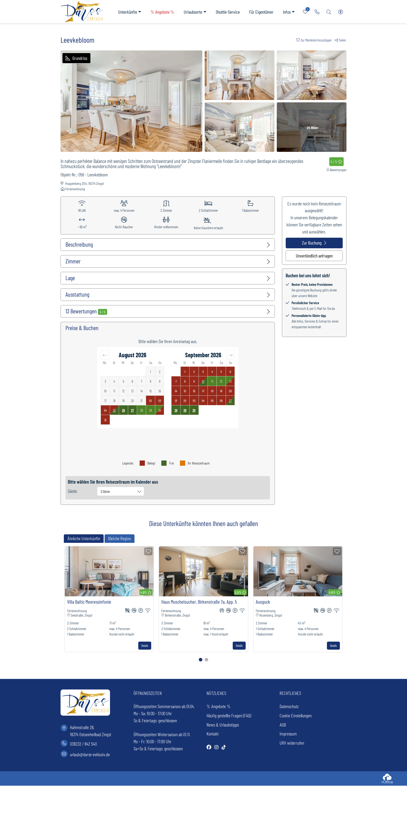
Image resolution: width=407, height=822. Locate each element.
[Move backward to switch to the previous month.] (105, 354)
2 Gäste (105, 491)
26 (123, 410)
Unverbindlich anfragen (314, 255)
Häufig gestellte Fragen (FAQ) (229, 715)
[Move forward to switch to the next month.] (230, 354)
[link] (317, 11)
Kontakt (213, 733)
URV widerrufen (292, 743)
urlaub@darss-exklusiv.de (90, 754)
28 (176, 410)
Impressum (288, 733)
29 (184, 410)
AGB (283, 724)
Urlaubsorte (193, 12)
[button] (315, 40)
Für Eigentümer (261, 12)
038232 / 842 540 (83, 744)
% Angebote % (162, 12)
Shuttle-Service (228, 12)
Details (144, 646)
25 (114, 410)
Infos (287, 12)
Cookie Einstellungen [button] (296, 715)
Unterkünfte (127, 12)
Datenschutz (289, 706)
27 (132, 410)
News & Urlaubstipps (223, 724)
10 (203, 381)
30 (193, 410)
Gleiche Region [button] (119, 538)
